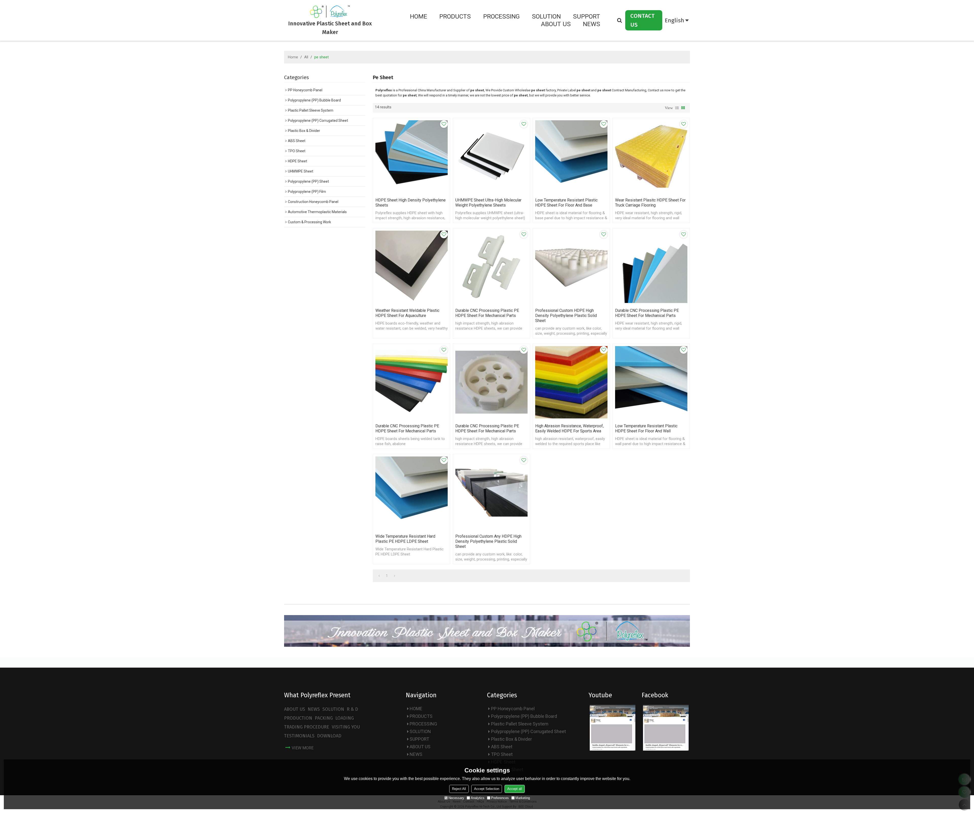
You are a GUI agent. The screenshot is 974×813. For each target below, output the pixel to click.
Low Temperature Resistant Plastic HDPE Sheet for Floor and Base (566, 203)
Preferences (500, 798)
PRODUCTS (455, 16)
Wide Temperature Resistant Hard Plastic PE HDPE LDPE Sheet (405, 539)
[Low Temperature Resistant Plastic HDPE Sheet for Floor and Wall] (651, 382)
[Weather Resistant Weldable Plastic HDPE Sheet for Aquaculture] (411, 267)
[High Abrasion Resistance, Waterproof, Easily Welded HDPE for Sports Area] (571, 382)
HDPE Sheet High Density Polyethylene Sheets (410, 203)
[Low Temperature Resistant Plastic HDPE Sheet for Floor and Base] (571, 156)
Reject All (459, 789)
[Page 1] (379, 576)
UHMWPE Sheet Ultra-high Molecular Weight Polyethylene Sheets (488, 203)
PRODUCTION (298, 718)
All (306, 57)
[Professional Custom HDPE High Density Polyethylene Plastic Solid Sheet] (571, 267)
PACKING (324, 718)
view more (303, 748)
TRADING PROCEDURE (306, 727)
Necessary (456, 798)
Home (293, 57)
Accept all (514, 789)
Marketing (522, 798)
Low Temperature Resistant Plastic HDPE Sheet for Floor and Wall (646, 428)
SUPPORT (586, 16)
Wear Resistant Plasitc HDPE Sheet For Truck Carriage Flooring (650, 203)
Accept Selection (486, 789)
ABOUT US (556, 24)
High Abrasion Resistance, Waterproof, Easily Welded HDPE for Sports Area (569, 428)
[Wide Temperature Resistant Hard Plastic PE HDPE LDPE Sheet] (411, 492)
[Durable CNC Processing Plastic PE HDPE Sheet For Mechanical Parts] (491, 267)
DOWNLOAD (329, 736)
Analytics (477, 798)
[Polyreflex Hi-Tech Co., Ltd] (330, 11)
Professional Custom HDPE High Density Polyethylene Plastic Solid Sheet (566, 315)
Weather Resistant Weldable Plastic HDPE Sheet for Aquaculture (407, 313)
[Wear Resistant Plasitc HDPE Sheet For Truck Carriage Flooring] (651, 156)
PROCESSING (501, 16)
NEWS (591, 24)
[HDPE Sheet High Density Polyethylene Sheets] (411, 156)
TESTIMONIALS (299, 736)
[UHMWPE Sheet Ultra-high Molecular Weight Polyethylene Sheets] (491, 156)
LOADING (344, 718)
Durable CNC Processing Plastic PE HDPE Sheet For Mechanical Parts (487, 313)
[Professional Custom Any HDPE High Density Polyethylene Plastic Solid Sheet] (491, 492)
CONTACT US (642, 20)
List (677, 107)
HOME (418, 16)
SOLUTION (546, 16)
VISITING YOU (346, 727)
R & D (352, 709)
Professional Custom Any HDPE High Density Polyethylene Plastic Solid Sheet (488, 541)
